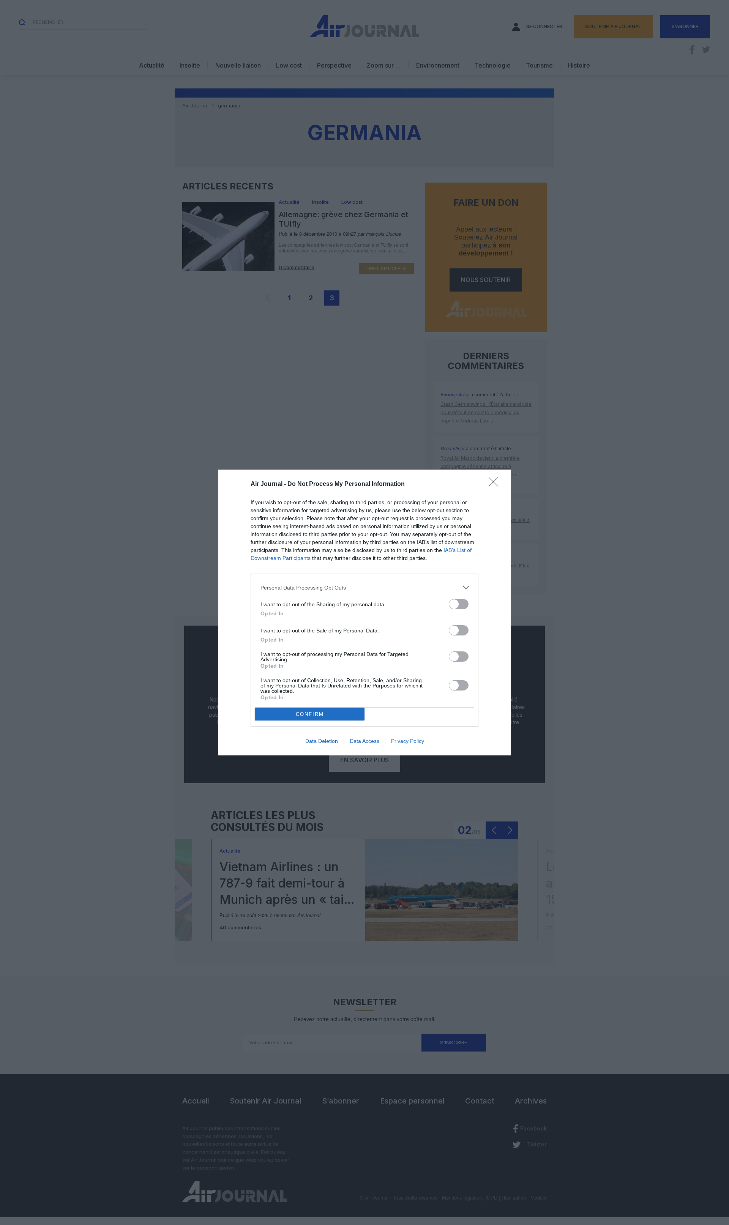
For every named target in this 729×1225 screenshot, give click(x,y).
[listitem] (364, 587)
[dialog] (364, 612)
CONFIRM (310, 714)
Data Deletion (321, 741)
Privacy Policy (407, 741)
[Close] (496, 484)
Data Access (364, 741)
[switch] (459, 604)
